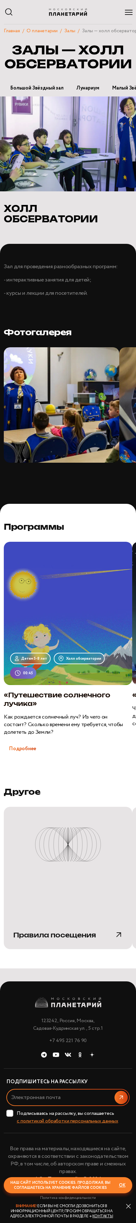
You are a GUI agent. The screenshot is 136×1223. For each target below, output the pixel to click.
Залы (69, 30)
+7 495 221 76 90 (68, 1040)
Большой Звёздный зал (37, 88)
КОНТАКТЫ (102, 1216)
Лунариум (87, 88)
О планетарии (42, 30)
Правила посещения (54, 935)
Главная (12, 30)
